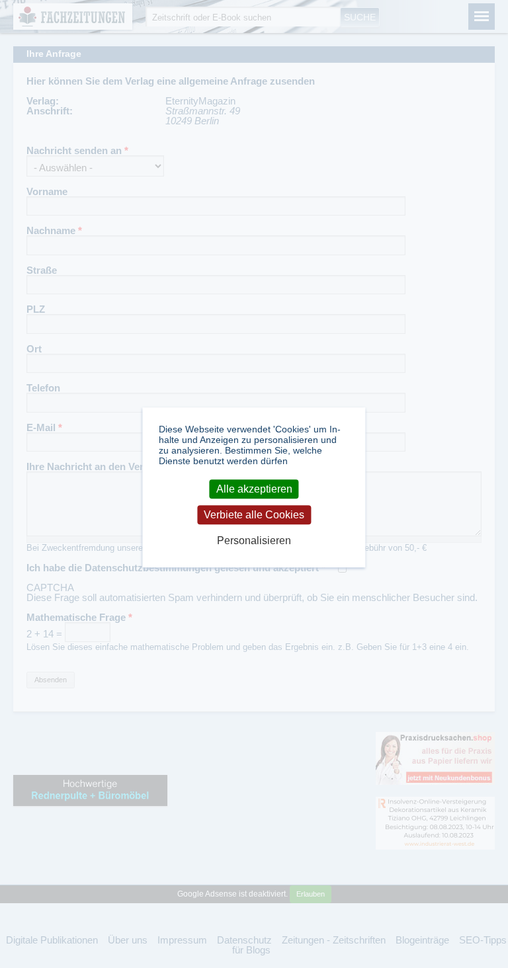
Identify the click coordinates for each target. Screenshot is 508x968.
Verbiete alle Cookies (254, 514)
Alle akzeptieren (254, 489)
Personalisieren (254, 541)
